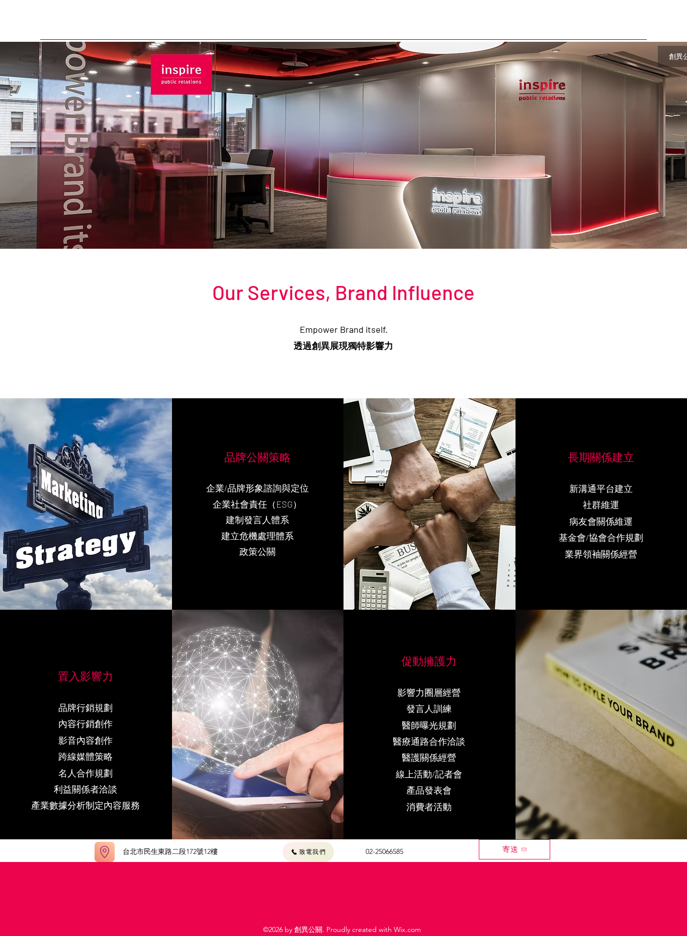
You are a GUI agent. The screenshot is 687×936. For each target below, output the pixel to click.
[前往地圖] (105, 852)
